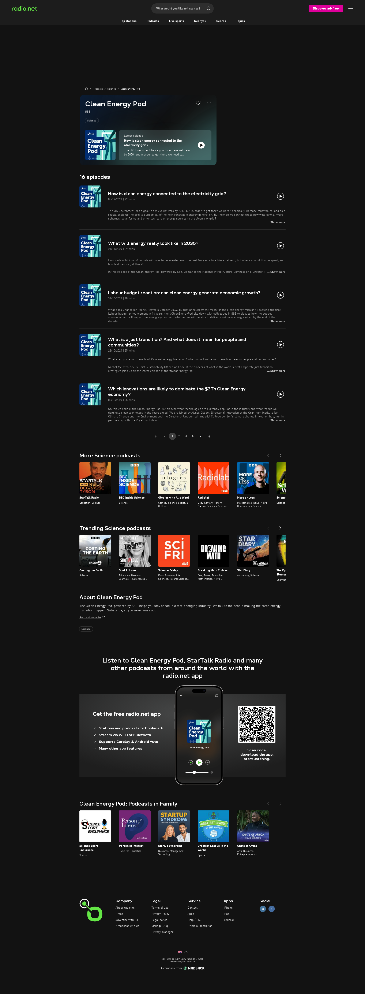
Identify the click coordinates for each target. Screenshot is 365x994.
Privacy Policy (160, 913)
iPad (226, 913)
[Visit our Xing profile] (271, 909)
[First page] (156, 436)
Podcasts (153, 21)
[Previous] (268, 454)
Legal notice (159, 920)
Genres (221, 21)
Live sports (176, 21)
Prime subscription (200, 925)
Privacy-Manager (162, 932)
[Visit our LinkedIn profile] (262, 909)
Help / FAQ (195, 920)
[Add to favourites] (198, 102)
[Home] (86, 88)
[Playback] (201, 145)
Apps (191, 913)
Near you (200, 21)
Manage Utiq (159, 925)
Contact (193, 907)
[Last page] (208, 436)
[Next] (280, 454)
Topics (240, 21)
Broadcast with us (127, 925)
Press (119, 913)
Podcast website (90, 617)
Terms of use (159, 907)
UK (185, 951)
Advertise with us (127, 920)
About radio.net (126, 907)
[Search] (208, 8)
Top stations (128, 21)
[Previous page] (164, 436)
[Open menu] (350, 8)
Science (91, 121)
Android (229, 920)
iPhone (228, 907)
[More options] (209, 102)
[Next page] (200, 436)
